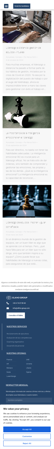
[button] (6, 6)
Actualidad (10, 57)
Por (30, 57)
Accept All (27, 429)
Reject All (27, 443)
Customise (27, 436)
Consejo (18, 57)
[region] (27, 427)
